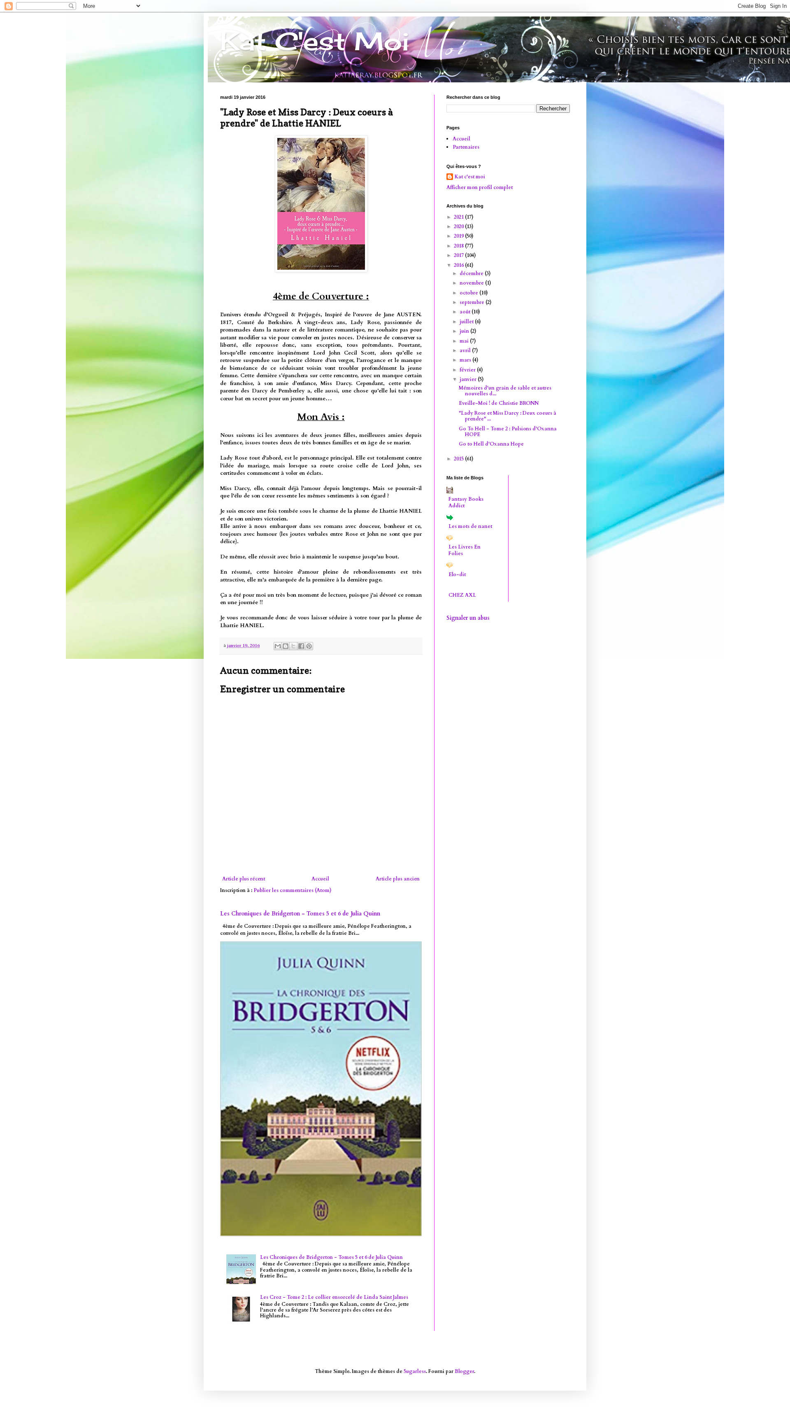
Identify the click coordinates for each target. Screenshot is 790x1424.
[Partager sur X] (293, 646)
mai (465, 341)
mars (466, 360)
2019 (459, 236)
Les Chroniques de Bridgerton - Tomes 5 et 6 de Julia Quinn (300, 913)
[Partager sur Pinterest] (309, 646)
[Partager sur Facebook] (301, 646)
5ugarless (415, 1371)
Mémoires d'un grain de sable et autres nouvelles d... (505, 391)
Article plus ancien (398, 878)
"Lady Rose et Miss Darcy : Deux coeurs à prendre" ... (507, 416)
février (468, 370)
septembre (473, 302)
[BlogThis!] (285, 646)
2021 (459, 217)
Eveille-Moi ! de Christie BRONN (499, 403)
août (466, 311)
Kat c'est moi (470, 176)
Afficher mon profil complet (479, 187)
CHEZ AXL (462, 595)
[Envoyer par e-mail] (278, 646)
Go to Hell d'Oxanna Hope (491, 444)
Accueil (320, 878)
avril (466, 350)
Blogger (464, 1371)
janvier (469, 379)
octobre (469, 292)
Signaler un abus (468, 618)
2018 (459, 246)
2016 (459, 265)
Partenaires (466, 147)
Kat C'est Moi (314, 41)
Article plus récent (243, 878)
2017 (459, 255)
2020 (459, 226)
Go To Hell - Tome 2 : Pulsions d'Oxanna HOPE (508, 431)
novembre (472, 283)
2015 (459, 458)
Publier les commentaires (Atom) (292, 890)
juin (465, 331)
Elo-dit (457, 574)
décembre (472, 273)
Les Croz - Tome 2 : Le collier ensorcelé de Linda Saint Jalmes (334, 1297)
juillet (467, 321)
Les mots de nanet (470, 526)
